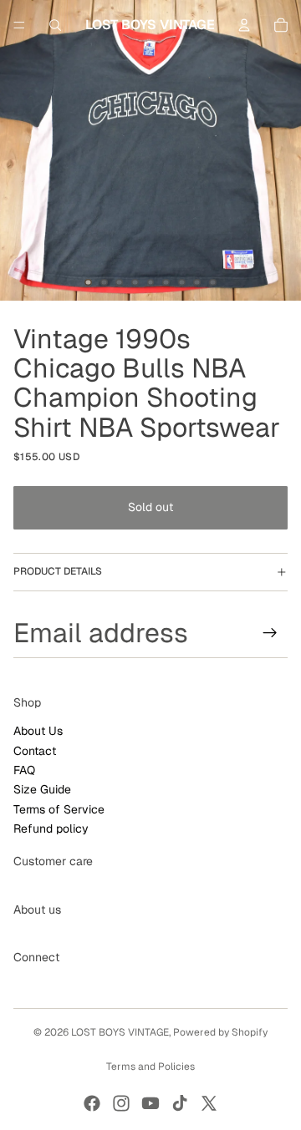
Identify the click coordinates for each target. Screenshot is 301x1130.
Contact (34, 750)
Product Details (57, 571)
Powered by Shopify (220, 1032)
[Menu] (19, 25)
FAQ (24, 770)
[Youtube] (150, 1103)
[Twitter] (209, 1103)
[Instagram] (121, 1103)
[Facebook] (92, 1103)
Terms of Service (59, 809)
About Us (38, 730)
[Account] (244, 25)
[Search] (55, 25)
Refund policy (51, 828)
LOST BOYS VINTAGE (120, 1032)
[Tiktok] (180, 1103)
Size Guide (42, 789)
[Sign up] (270, 633)
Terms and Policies (150, 1066)
